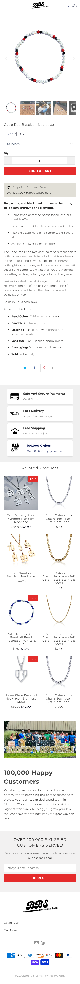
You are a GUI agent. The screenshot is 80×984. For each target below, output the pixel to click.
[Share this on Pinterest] (44, 368)
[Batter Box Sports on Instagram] (43, 943)
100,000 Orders (39, 445)
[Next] (73, 58)
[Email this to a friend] (54, 368)
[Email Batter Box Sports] (36, 943)
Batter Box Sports (33, 975)
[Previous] (7, 58)
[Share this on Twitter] (25, 368)
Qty (6, 153)
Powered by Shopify (54, 975)
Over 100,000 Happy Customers (46, 451)
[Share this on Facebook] (35, 368)
